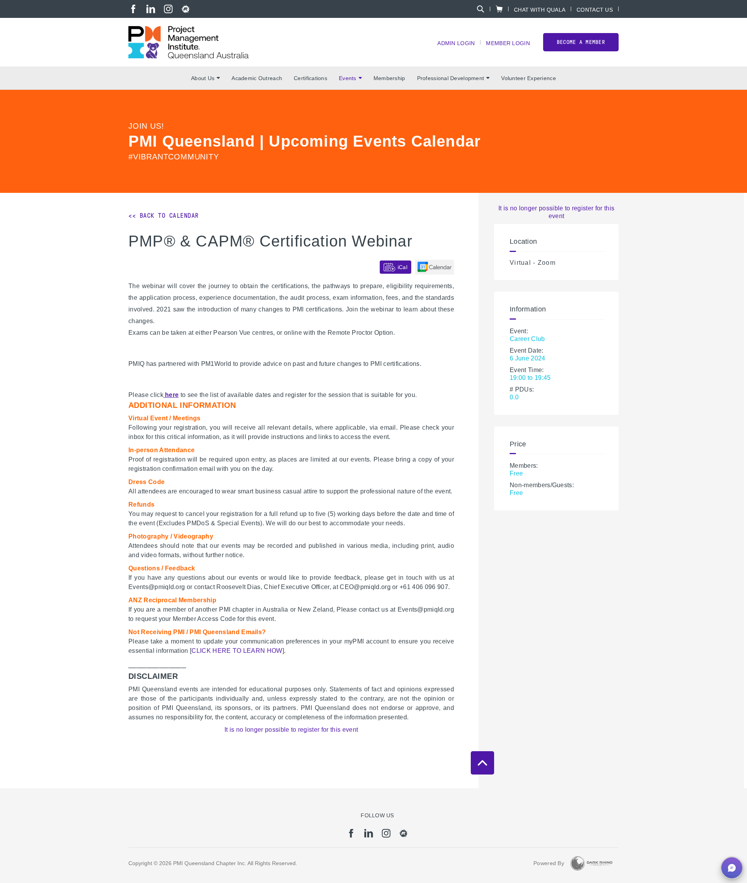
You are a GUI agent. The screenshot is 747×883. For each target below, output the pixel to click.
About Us (202, 78)
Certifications (310, 78)
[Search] (480, 9)
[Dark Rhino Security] (591, 863)
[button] (732, 868)
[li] (151, 9)
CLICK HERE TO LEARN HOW (236, 650)
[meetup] (186, 9)
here (171, 395)
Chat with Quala (539, 9)
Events (347, 78)
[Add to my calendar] (434, 267)
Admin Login (456, 43)
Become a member (581, 42)
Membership (389, 78)
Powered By (548, 863)
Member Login (508, 43)
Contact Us (595, 9)
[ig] (168, 9)
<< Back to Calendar (163, 215)
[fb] (133, 9)
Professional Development (450, 78)
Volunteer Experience (528, 78)
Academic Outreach (256, 78)
